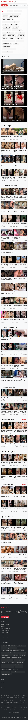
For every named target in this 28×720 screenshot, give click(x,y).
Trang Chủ (4, 5)
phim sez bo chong (19, 38)
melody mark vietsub (7, 43)
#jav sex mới (15, 669)
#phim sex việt (23, 652)
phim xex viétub (18, 11)
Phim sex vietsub (14, 710)
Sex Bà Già (19, 700)
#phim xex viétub (11, 645)
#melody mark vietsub (6, 669)
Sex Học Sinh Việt (5, 637)
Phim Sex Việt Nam (7, 2)
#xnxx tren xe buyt (14, 655)
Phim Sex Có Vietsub (22, 699)
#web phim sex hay (6, 671)
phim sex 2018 (14, 24)
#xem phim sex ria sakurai (7, 652)
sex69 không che (11, 35)
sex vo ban (5, 16)
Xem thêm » (24, 387)
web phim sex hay (6, 46)
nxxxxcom (5, 38)
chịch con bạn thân (7, 13)
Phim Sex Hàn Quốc (5, 632)
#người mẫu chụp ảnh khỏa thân (18, 671)
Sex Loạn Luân (7, 699)
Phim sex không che (5, 710)
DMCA (2, 684)
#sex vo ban (13, 648)
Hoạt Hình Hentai (5, 700)
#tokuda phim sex (19, 667)
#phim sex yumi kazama (7, 650)
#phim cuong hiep (19, 662)
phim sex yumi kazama (14, 16)
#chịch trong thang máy (19, 659)
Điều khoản (3, 685)
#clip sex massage (5, 648)
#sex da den (4, 645)
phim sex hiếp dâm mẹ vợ (8, 32)
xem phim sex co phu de (8, 19)
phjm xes (11, 38)
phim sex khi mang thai (7, 51)
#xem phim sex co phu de (18, 650)
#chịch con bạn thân (21, 645)
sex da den (10, 11)
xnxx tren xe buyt (6, 27)
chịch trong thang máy (20, 32)
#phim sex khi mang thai (7, 674)
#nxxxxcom (4, 664)
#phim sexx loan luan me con (8, 667)
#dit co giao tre (22, 655)
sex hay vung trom (6, 30)
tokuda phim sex (20, 40)
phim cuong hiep (21, 35)
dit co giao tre (15, 27)
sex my (4, 35)
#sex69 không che (10, 662)
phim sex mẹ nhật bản (17, 30)
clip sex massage (16, 13)
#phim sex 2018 (5, 655)
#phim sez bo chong (18, 664)
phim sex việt (5, 24)
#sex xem (16, 652)
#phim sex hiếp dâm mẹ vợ (7, 659)
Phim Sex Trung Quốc (5, 630)
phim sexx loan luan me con (8, 40)
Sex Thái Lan (12, 700)
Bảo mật (3, 687)
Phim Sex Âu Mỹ (4, 634)
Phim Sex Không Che (5, 628)
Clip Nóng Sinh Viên (5, 636)
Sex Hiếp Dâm (13, 699)
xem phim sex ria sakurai (8, 21)
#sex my (3, 662)
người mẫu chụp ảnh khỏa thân (9, 49)
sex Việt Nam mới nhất (14, 712)
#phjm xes (10, 664)
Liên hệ (2, 682)
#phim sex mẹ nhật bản (16, 657)
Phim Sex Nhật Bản (5, 626)
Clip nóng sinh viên (22, 710)
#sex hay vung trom (6, 657)
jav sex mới (16, 43)
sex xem (17, 21)
